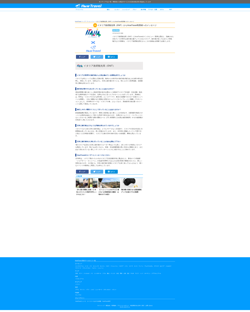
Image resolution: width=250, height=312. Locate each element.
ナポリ (107, 266)
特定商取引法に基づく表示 (137, 305)
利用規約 (114, 305)
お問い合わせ (149, 305)
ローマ (131, 266)
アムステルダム (149, 266)
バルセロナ (168, 266)
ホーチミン (147, 273)
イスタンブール (79, 278)
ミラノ (126, 266)
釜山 (108, 273)
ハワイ (87, 289)
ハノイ (141, 273)
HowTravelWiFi (106, 301)
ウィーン (141, 266)
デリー (80, 273)
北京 (128, 273)
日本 (76, 273)
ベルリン (94, 268)
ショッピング (126, 9)
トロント (114, 289)
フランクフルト (86, 268)
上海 (124, 273)
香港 (121, 273)
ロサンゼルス (107, 289)
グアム (77, 289)
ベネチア (121, 266)
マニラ (137, 273)
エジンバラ (96, 266)
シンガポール (97, 273)
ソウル (104, 273)
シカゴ (92, 289)
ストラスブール (79, 266)
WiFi (170, 9)
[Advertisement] (109, 226)
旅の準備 (143, 9)
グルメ (135, 9)
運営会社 (108, 305)
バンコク (113, 273)
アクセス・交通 (152, 9)
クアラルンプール (156, 273)
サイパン (82, 289)
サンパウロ (78, 295)
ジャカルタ (86, 273)
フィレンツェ (79, 9)
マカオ (132, 273)
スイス (136, 266)
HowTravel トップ (80, 21)
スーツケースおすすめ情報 (94, 301)
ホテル (162, 9)
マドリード (78, 268)
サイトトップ (100, 305)
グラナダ (156, 266)
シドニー (77, 284)
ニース (86, 266)
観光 (108, 9)
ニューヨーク (98, 289)
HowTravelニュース (80, 301)
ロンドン (102, 266)
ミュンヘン (101, 268)
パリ (90, 266)
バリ (92, 273)
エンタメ (117, 9)
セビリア (162, 266)
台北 (117, 273)
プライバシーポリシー (123, 305)
